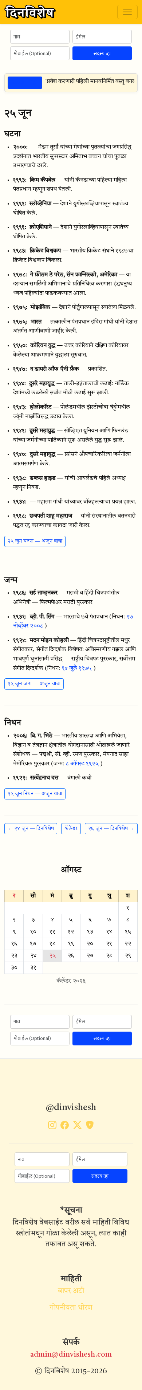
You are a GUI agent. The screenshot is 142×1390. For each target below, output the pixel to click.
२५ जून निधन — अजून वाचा (35, 793)
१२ (71, 932)
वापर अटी (71, 1291)
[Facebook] (64, 1127)
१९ (71, 944)
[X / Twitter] (77, 1127)
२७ (90, 956)
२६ (71, 956)
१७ (33, 944)
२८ (109, 956)
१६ (14, 944)
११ (52, 932)
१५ (128, 932)
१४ (109, 932)
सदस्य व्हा (102, 53)
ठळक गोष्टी (25, 82)
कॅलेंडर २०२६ (71, 981)
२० (90, 944)
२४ (33, 956)
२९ (128, 956)
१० (33, 932)
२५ (52, 956)
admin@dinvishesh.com (71, 1354)
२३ (14, 956)
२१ (109, 944)
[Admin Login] (90, 1127)
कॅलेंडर (71, 828)
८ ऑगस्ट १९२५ (82, 764)
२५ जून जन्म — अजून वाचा (34, 683)
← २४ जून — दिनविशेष (31, 828)
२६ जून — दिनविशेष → (111, 828)
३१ (33, 968)
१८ (52, 944)
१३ (90, 932)
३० (14, 968)
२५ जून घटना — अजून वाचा (35, 541)
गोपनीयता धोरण (71, 1308)
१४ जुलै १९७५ (77, 668)
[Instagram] (52, 1127)
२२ (128, 944)
